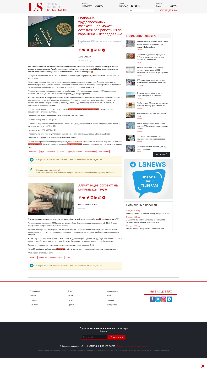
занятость (51, 151)
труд (42, 151)
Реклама (33, 300)
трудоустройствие (75, 151)
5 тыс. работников (74, 144)
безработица (90, 151)
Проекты (71, 305)
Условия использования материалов (132, 346)
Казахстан (33, 151)
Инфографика (112, 305)
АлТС (69, 257)
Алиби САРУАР (84, 57)
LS (92, 72)
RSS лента (34, 305)
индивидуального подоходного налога (83, 109)
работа (61, 151)
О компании (35, 291)
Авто (70, 291)
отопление (42, 257)
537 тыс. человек (35, 144)
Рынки (108, 296)
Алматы (32, 257)
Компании (110, 300)
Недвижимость (112, 291)
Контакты (33, 296)
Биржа (70, 300)
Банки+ (71, 296)
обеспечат (60, 249)
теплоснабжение (57, 257)
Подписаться (117, 337)
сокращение (104, 151)
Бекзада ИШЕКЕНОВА (87, 204)
